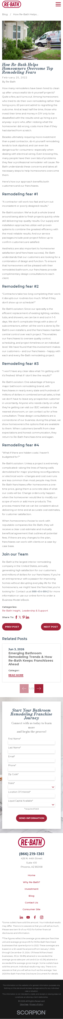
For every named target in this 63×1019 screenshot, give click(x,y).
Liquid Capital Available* (20, 801)
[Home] (11, 4)
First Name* (14, 738)
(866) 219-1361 (31, 854)
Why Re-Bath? (31, 882)
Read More (15, 675)
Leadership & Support (35, 610)
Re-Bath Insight (11, 610)
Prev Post (12, 626)
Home (31, 875)
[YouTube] (28, 917)
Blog (31, 895)
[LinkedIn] (21, 917)
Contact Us (31, 902)
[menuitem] (24, 1004)
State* (11, 783)
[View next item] (38, 688)
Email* (11, 756)
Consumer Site (31, 909)
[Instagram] (41, 917)
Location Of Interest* (19, 792)
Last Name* (14, 747)
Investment (31, 888)
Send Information (31, 818)
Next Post (51, 626)
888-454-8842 (40, 591)
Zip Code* (13, 774)
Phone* (12, 765)
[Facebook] (34, 917)
